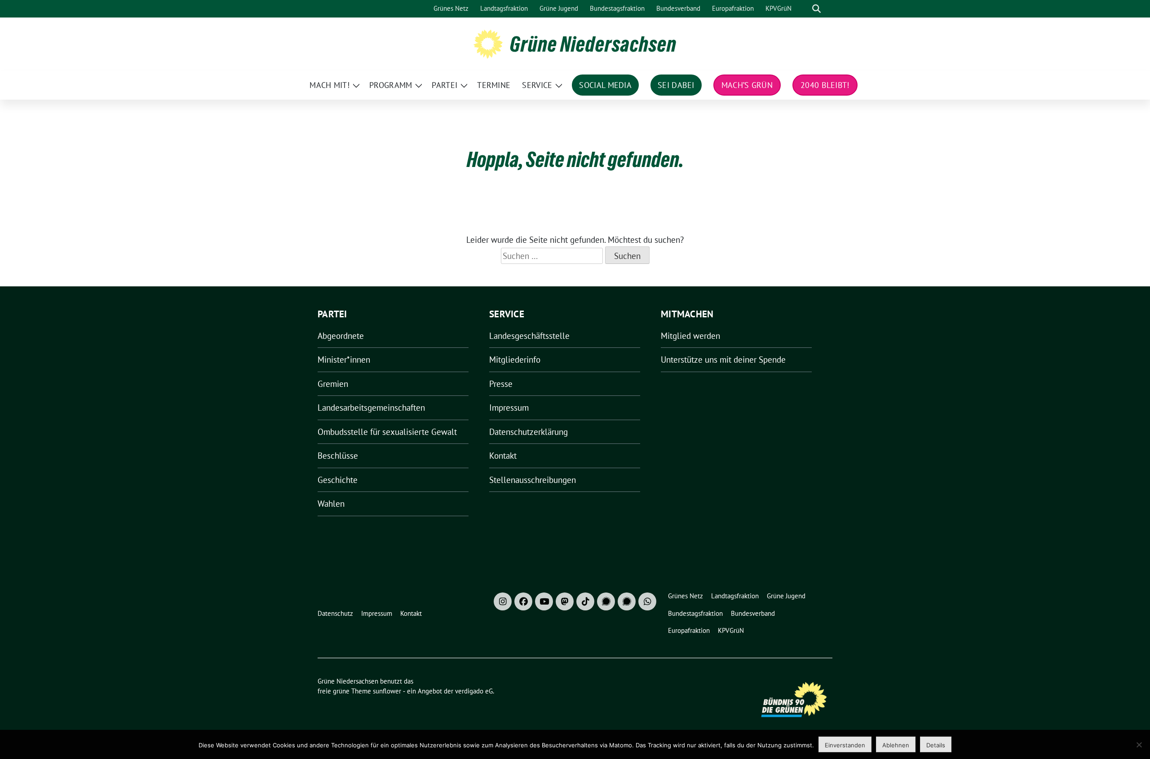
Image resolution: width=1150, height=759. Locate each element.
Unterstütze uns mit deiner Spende (723, 359)
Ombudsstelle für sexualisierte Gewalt (387, 431)
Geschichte (338, 479)
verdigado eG (474, 691)
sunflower (387, 691)
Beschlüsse (338, 455)
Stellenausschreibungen (532, 479)
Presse (501, 383)
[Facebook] (523, 601)
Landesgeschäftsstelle (529, 335)
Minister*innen (344, 359)
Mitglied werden (690, 335)
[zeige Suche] (816, 9)
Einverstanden (845, 745)
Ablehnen (895, 745)
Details (935, 745)
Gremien (333, 383)
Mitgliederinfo (514, 359)
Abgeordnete (341, 335)
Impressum (509, 407)
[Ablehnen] (1138, 744)
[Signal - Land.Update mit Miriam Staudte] (627, 601)
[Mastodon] (565, 601)
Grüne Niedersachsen (593, 44)
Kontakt (503, 455)
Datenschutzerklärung (528, 431)
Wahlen (331, 503)
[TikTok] (585, 601)
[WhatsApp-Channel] (647, 601)
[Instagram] (503, 601)
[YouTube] (544, 601)
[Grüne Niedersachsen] (488, 43)
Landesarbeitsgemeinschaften (371, 407)
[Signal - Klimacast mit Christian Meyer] (606, 601)
